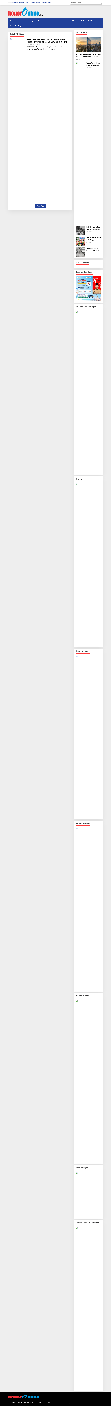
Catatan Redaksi (54, 1403)
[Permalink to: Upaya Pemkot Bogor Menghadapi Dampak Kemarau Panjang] (80, 143)
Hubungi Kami (43, 1403)
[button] (101, 3)
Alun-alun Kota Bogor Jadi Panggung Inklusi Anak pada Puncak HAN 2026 (93, 239)
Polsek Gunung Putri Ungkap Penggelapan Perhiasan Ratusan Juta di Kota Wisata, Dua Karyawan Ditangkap (93, 228)
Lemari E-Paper (66, 1403)
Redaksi (34, 1403)
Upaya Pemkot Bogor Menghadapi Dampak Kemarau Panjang (93, 64)
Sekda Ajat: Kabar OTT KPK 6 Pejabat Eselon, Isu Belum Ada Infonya (92, 250)
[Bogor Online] (27, 12)
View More (40, 206)
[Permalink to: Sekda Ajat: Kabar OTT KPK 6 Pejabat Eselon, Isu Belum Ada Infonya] (80, 252)
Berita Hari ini (30, 44)
